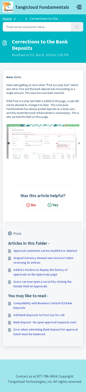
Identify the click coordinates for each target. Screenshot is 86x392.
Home (7, 18)
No (33, 204)
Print (17, 233)
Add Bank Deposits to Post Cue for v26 (38, 315)
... (21, 18)
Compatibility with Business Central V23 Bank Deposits (42, 305)
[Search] (77, 27)
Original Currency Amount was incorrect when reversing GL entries (43, 260)
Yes (55, 204)
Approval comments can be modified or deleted (45, 251)
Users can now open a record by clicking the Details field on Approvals (42, 284)
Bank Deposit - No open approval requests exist (44, 322)
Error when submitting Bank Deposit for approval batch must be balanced (45, 331)
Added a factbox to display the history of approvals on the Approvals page (40, 272)
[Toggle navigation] (79, 7)
